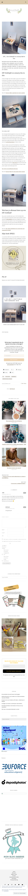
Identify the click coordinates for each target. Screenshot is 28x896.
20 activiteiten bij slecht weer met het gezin (11, 694)
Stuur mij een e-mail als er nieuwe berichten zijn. (6, 558)
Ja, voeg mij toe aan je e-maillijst (4, 547)
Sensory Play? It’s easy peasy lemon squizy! (15, 171)
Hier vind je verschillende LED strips (10, 168)
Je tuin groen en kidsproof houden (18, 483)
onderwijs (13, 376)
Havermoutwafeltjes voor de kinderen (14, 421)
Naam (3, 529)
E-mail (3, 532)
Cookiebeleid (6, 890)
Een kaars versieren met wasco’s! (14, 468)
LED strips (15, 162)
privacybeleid (10, 364)
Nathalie (12, 388)
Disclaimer (14, 878)
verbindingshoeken (10, 142)
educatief (8, 376)
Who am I (14, 873)
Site (2, 535)
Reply (25, 492)
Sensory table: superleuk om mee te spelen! (15, 92)
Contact (14, 875)
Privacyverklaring (14, 879)
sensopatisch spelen (7, 378)
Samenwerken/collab (14, 877)
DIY (3, 376)
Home (14, 871)
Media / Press (14, 874)
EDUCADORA (9, 219)
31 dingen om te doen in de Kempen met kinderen (12, 703)
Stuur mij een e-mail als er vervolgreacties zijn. (6, 552)
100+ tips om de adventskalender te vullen (10, 709)
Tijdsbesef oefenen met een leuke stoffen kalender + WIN (14, 444)
